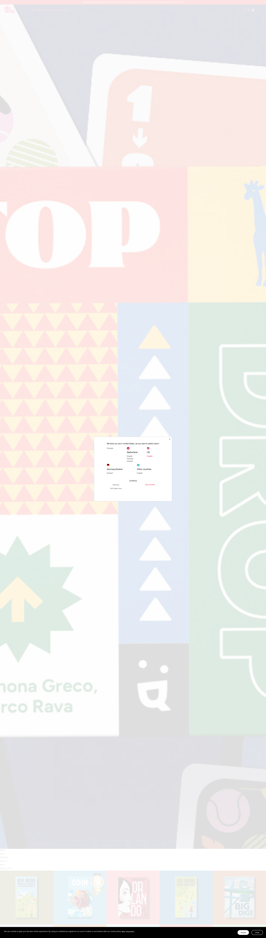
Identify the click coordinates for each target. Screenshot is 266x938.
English (150, 456)
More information (128, 931)
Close (257, 932)
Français (130, 458)
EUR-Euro (116, 485)
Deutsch (130, 461)
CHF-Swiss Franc (116, 488)
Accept (243, 932)
